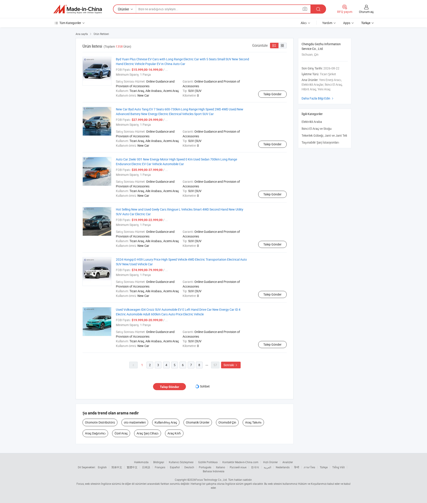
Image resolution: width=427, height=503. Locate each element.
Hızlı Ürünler (270, 462)
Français (160, 467)
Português (205, 467)
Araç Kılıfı (174, 433)
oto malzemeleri (135, 422)
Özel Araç (121, 433)
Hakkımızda (141, 462)
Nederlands (283, 467)
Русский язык (238, 467)
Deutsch (189, 467)
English (102, 467)
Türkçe (324, 467)
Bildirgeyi (158, 462)
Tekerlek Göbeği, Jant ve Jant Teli (324, 135)
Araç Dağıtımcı (95, 433)
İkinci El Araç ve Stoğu (317, 128)
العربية (267, 467)
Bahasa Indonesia (213, 471)
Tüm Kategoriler (70, 23)
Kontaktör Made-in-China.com (240, 462)
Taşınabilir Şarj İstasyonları (320, 142)
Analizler (287, 462)
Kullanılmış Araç (166, 422)
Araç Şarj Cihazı (148, 433)
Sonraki (231, 365)
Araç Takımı (253, 422)
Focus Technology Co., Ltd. (211, 479)
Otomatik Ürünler (197, 422)
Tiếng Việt (338, 467)
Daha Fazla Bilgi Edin (318, 98)
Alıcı (304, 23)
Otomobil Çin (227, 422)
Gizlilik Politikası (208, 462)
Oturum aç (366, 12)
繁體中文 (132, 467)
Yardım (327, 23)
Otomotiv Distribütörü (100, 422)
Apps (346, 23)
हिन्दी (296, 467)
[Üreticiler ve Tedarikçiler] (77, 9)
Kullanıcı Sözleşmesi (181, 462)
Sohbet (205, 386)
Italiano (220, 467)
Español (175, 467)
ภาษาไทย (309, 467)
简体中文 (116, 467)
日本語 (146, 467)
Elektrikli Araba (312, 122)
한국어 (255, 467)
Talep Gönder (272, 94)
